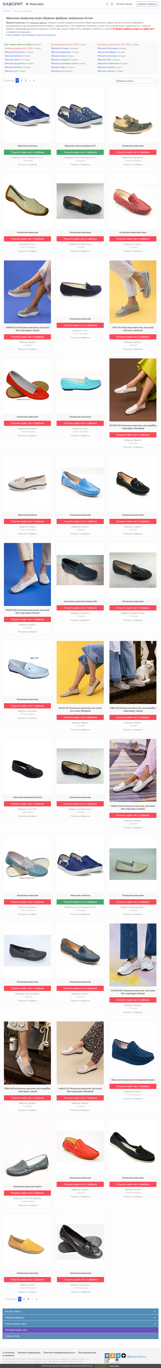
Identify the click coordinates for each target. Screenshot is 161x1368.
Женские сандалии (60, 59)
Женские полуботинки (109, 63)
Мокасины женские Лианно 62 (80, 601)
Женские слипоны (106, 67)
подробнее (114, 1366)
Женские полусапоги (15, 63)
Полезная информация (29, 1352)
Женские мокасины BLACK (27, 797)
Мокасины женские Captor (27, 1186)
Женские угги (11, 71)
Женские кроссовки (107, 55)
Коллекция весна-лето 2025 (65, 44)
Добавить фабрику (147, 4)
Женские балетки (13, 67)
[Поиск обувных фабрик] (107, 4)
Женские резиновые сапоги (64, 63)
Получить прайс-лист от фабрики (27, 152)
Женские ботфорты (107, 52)
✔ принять (101, 1366)
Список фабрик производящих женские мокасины (31, 35)
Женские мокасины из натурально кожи (132, 1080)
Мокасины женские (133, 145)
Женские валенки (13, 55)
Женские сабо (104, 59)
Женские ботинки (60, 48)
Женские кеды (58, 55)
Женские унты (58, 71)
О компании (8, 1352)
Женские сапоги (12, 59)
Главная (6, 10)
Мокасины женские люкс (132, 232)
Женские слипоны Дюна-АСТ (80, 145)
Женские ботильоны (15, 52)
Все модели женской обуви (18, 44)
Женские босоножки (108, 48)
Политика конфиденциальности (59, 1352)
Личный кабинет (124, 4)
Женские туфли (58, 67)
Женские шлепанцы (60, 52)
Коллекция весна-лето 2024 (18, 48)
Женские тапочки (106, 71)
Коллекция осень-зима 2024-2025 (114, 44)
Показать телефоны (27, 164)
